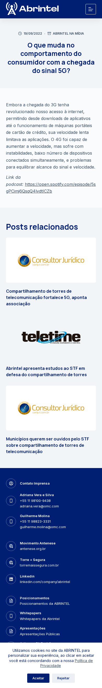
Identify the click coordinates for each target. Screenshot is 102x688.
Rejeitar (63, 678)
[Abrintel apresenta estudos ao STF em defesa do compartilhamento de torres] (51, 337)
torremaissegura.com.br (39, 565)
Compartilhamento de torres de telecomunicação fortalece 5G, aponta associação (46, 297)
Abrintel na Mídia (68, 33)
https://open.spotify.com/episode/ (58, 184)
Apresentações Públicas (40, 634)
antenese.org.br (33, 549)
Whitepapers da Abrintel (40, 619)
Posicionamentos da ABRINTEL (45, 603)
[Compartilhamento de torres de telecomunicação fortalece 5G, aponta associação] (51, 260)
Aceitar (38, 678)
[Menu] (91, 9)
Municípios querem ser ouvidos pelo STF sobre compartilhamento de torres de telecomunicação (47, 445)
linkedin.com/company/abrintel (45, 582)
